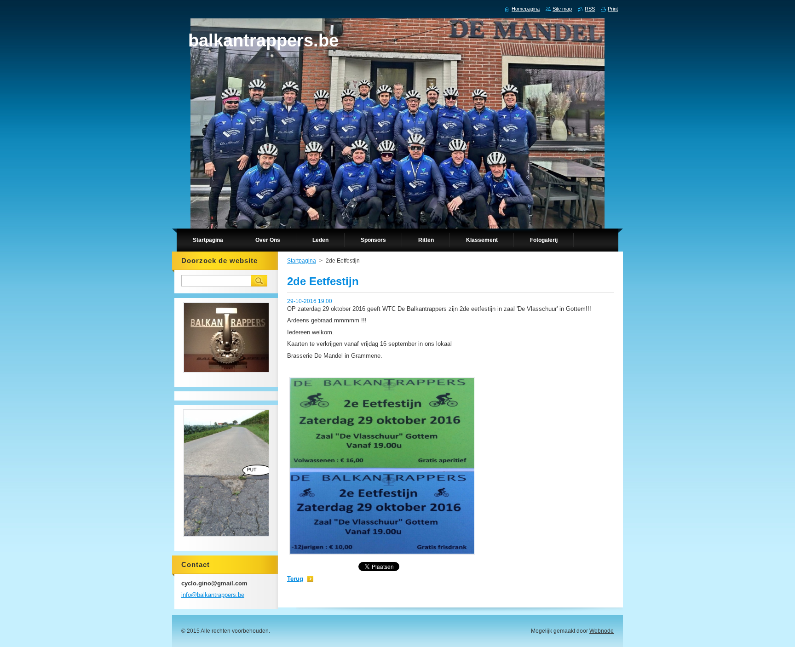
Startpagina (301, 260)
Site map (562, 8)
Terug (295, 578)
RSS (590, 8)
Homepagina (526, 8)
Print (613, 8)
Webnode (601, 631)
